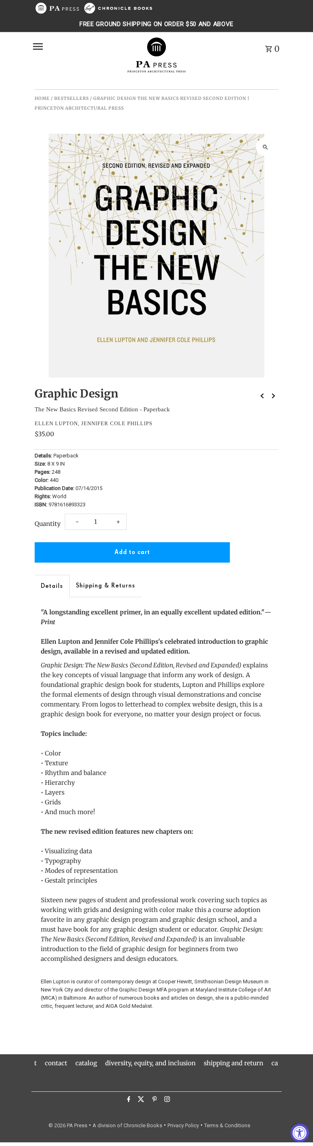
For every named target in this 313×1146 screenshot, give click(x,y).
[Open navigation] (76, 46)
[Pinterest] (153, 1100)
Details (52, 586)
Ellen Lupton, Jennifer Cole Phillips (93, 423)
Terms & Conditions (227, 1125)
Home (42, 98)
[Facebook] (127, 1100)
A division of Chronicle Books (127, 1125)
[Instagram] (166, 1100)
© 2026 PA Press (67, 1125)
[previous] (262, 395)
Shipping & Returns (105, 586)
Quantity (48, 524)
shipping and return (233, 1063)
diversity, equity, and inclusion (150, 1063)
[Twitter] (140, 1100)
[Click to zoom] (265, 147)
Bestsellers (71, 98)
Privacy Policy (183, 1125)
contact (56, 1063)
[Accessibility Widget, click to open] (300, 1133)
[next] (273, 395)
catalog (86, 1063)
